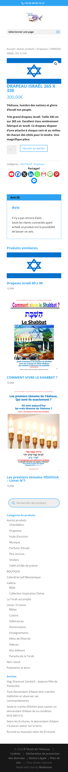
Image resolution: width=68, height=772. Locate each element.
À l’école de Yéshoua (37, 749)
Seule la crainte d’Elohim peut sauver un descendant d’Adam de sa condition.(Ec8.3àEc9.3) (32, 711)
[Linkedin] (31, 174)
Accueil (11, 48)
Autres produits (25, 48)
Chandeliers (16, 525)
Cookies (15, 753)
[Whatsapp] (37, 174)
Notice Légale (38, 758)
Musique (14, 542)
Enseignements (18, 633)
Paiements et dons (18, 668)
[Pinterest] (56, 174)
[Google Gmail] (44, 174)
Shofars (14, 560)
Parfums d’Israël (19, 548)
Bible (12, 587)
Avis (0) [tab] (15, 197)
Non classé (13, 662)
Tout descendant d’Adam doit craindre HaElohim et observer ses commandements (31, 696)
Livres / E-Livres (16, 605)
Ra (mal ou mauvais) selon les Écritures (31, 732)
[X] (24, 174)
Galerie (11, 583)
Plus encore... (17, 554)
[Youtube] (11, 174)
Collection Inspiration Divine (26, 593)
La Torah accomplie (19, 599)
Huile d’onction (18, 536)
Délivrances (16, 621)
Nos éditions (17, 650)
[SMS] (50, 174)
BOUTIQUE (26, 164)
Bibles (13, 609)
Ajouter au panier (34, 148)
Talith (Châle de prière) (23, 565)
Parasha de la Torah (21, 656)
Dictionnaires (17, 627)
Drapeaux (42, 48)
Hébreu (14, 644)
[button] (56, 64)
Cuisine (13, 615)
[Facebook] (18, 174)
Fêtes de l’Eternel (19, 638)
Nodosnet (45, 767)
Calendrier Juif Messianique (24, 577)
